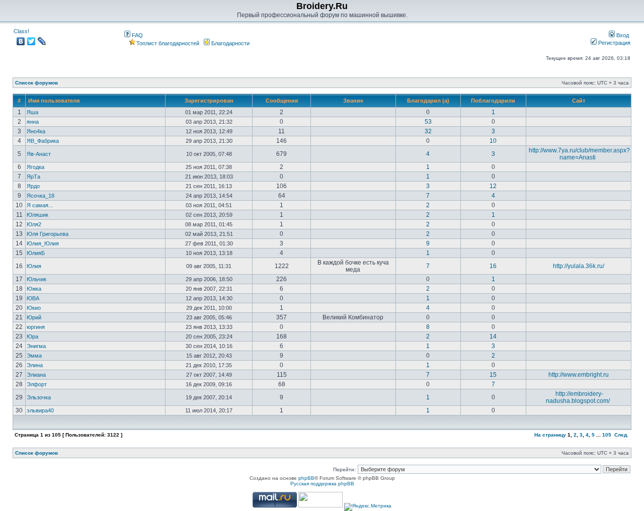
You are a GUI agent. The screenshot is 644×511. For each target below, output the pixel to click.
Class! (21, 31)
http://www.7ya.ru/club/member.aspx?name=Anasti (579, 154)
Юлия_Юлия (43, 243)
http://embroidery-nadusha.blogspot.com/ (578, 397)
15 (493, 374)
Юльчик (36, 279)
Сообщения (282, 101)
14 (493, 336)
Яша (32, 112)
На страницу (550, 435)
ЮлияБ (36, 253)
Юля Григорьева (47, 234)
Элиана (36, 375)
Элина (35, 365)
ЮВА (33, 298)
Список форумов (36, 83)
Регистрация (613, 43)
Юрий (34, 317)
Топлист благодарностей (167, 43)
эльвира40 (40, 410)
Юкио (34, 308)
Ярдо (33, 186)
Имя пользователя (53, 101)
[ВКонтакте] (21, 41)
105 (606, 435)
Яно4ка (36, 131)
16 (493, 266)
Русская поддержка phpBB (322, 483)
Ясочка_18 (40, 196)
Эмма (34, 356)
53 (428, 121)
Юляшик (37, 215)
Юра (32, 336)
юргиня (36, 327)
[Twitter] (31, 41)
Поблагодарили (493, 101)
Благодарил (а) (428, 101)
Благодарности (230, 43)
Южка (34, 289)
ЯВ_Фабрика (43, 141)
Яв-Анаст (39, 154)
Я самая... (40, 205)
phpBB (306, 478)
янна (33, 122)
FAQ (136, 35)
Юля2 (34, 224)
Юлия (34, 266)
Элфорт (37, 384)
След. (621, 435)
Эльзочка (39, 397)
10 (493, 140)
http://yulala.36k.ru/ (578, 266)
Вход (622, 35)
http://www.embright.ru (578, 374)
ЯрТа (33, 177)
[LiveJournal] (42, 41)
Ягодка (35, 167)
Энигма (36, 346)
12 (493, 186)
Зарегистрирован (209, 101)
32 (428, 131)
